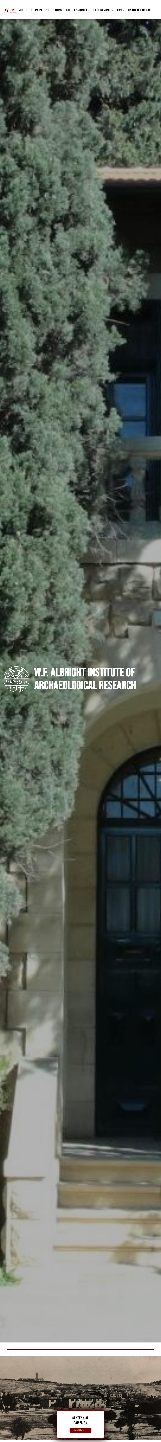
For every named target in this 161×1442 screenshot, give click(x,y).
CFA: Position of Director (139, 10)
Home (13, 10)
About (21, 10)
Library (58, 10)
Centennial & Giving (102, 10)
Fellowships (36, 10)
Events (49, 10)
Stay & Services (80, 10)
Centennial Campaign (80, 1420)
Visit (68, 10)
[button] (6, 10)
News (119, 10)
